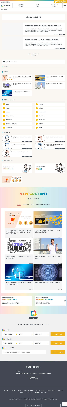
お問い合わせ (60, 390)
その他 (40, 127)
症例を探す (37, 5)
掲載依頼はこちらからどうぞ (33, 378)
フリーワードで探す (54, 5)
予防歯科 (41, 123)
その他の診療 (9, 127)
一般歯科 (41, 104)
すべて (19, 204)
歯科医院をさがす (21, 5)
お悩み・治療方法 (7, 334)
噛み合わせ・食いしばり (11, 123)
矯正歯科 (8, 108)
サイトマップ (29, 392)
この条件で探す (57, 334)
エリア (21, 334)
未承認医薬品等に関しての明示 (40, 392)
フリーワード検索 (58, 352)
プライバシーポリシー (40, 390)
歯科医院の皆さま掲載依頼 (61, 1)
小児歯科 (41, 108)
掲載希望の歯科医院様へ (29, 390)
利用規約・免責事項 (51, 390)
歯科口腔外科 (9, 119)
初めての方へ (6, 390)
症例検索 (13, 390)
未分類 (7, 104)
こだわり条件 (38, 334)
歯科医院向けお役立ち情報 (43, 204)
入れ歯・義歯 (42, 119)
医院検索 (19, 390)
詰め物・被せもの (10, 115)
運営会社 (22, 392)
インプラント (42, 115)
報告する (34, 55)
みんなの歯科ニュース (28, 204)
